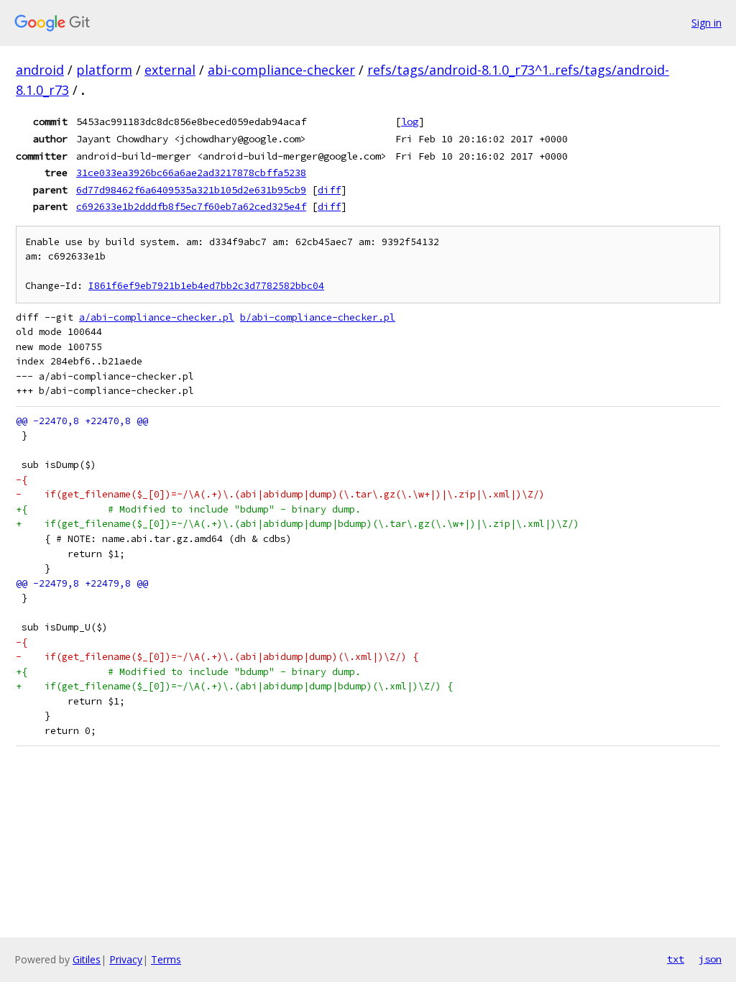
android (40, 69)
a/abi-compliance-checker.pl (156, 317)
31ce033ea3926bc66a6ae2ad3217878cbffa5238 (191, 172)
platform (104, 69)
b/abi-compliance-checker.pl (317, 317)
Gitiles (87, 959)
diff (329, 189)
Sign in (706, 22)
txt (675, 959)
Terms (166, 959)
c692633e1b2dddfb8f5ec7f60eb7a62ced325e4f (191, 206)
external (170, 69)
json (710, 959)
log (409, 121)
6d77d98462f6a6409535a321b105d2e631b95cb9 (191, 189)
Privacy (125, 959)
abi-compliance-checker (281, 69)
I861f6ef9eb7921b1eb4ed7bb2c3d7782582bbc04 (206, 286)
